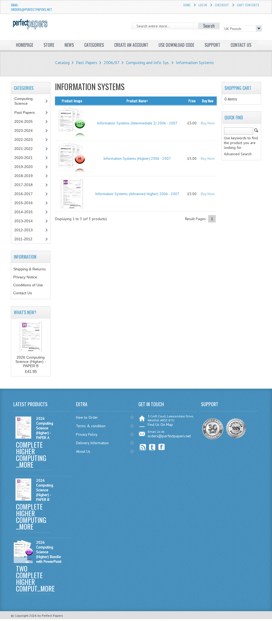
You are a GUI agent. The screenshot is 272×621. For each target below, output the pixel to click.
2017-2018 (23, 185)
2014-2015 (23, 212)
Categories (94, 45)
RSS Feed (143, 447)
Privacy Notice (25, 277)
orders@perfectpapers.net (169, 436)
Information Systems (195, 62)
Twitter (152, 447)
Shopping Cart (237, 88)
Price (192, 100)
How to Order (87, 417)
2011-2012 (23, 239)
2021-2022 (23, 148)
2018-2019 (23, 176)
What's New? (25, 312)
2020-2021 (23, 158)
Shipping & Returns (29, 269)
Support (212, 45)
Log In (202, 5)
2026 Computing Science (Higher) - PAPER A (44, 428)
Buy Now (208, 123)
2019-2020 (23, 167)
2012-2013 (23, 230)
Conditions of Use (28, 285)
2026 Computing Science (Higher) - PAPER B (30, 361)
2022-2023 (23, 139)
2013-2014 (23, 221)
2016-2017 (23, 194)
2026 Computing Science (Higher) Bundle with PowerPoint (48, 552)
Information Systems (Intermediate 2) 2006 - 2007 (137, 123)
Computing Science (23, 101)
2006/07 (112, 62)
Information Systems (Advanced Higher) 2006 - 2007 (137, 193)
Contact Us (22, 293)
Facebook (161, 447)
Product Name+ (137, 100)
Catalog (62, 62)
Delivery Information (92, 442)
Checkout (222, 5)
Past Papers (86, 62)
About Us (83, 451)
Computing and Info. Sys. (147, 62)
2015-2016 (23, 203)
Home (186, 5)
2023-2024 (23, 130)
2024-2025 (23, 121)
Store (49, 45)
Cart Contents (248, 5)
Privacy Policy (86, 434)
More (26, 464)
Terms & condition (90, 425)
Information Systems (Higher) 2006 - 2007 (137, 158)
